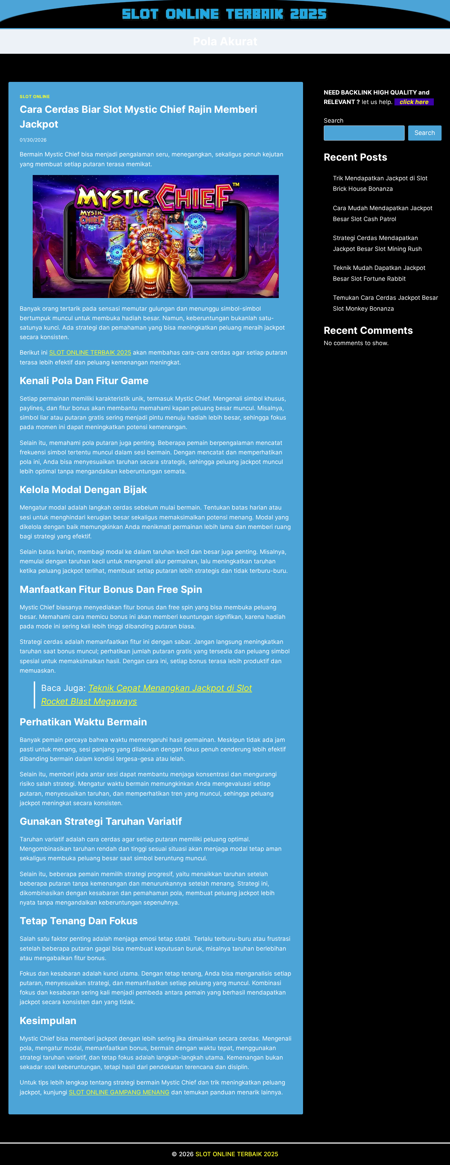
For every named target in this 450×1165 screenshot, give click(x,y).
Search (333, 120)
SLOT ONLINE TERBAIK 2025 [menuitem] (90, 352)
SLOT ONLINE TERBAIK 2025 (236, 1154)
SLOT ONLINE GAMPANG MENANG (119, 1092)
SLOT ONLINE (35, 96)
